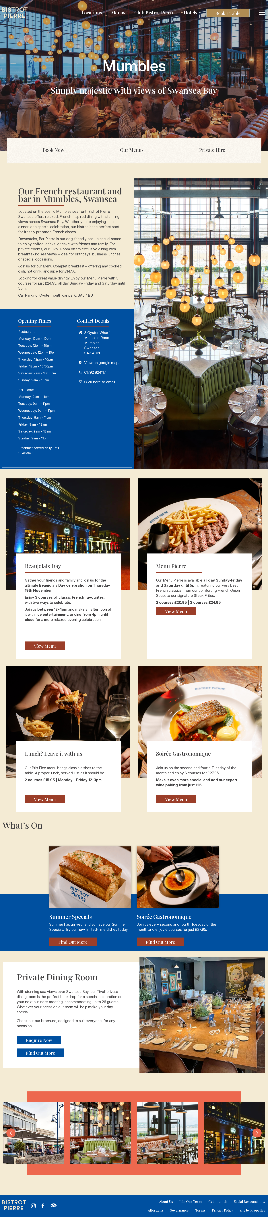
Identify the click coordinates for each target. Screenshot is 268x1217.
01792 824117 (95, 372)
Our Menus (131, 150)
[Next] (257, 1133)
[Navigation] (262, 13)
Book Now (53, 150)
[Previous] (10, 1133)
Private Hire (212, 150)
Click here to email (99, 382)
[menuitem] (91, 13)
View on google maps (102, 363)
